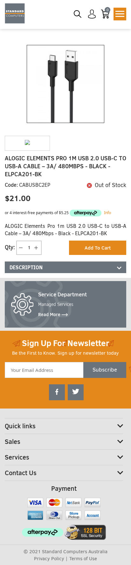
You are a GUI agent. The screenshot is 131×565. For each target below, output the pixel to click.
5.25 (65, 212)
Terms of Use (83, 558)
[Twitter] (76, 392)
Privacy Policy (49, 558)
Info (107, 212)
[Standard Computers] (15, 13)
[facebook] (57, 392)
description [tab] (26, 267)
